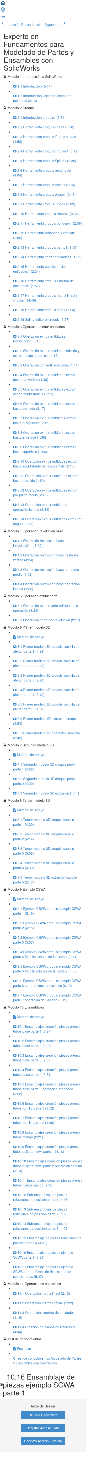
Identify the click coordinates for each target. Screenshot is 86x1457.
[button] (3, 4)
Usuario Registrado (43, 1415)
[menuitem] (3, 11)
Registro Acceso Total (43, 1427)
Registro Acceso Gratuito (43, 1440)
